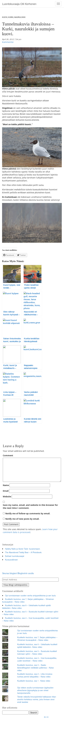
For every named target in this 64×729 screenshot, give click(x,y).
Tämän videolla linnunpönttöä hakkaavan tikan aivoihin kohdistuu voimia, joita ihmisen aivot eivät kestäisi (36, 699)
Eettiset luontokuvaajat (14, 556)
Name (6, 485)
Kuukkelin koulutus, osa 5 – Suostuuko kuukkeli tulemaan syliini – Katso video (30, 613)
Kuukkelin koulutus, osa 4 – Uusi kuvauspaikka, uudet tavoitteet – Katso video (30, 619)
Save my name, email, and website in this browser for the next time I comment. (30, 506)
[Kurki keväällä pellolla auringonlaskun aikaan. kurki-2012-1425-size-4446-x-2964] (32, 67)
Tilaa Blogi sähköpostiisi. (15, 584)
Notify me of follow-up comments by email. (27, 513)
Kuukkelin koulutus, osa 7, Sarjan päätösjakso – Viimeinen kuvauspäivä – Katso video (28, 600)
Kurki (10, 17)
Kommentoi (8, 42)
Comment (8, 455)
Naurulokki (19, 17)
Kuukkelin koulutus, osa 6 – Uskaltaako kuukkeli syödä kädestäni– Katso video (26, 606)
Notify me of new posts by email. (22, 518)
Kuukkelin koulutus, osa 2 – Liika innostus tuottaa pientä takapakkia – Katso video (34, 675)
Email (5, 490)
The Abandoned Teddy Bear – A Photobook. (23, 552)
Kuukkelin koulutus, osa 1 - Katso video (33, 680)
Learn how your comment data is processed (30, 531)
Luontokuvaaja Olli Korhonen (19, 4)
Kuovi (4, 17)
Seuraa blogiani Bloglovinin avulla (18, 573)
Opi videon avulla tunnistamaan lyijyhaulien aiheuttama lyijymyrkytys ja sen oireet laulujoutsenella (35, 690)
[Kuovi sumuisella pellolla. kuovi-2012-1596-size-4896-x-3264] (32, 223)
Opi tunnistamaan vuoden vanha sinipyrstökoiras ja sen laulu (30, 595)
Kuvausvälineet (11, 559)
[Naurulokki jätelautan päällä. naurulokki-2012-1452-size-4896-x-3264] (32, 147)
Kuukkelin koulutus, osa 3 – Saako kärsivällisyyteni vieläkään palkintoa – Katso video (35, 668)
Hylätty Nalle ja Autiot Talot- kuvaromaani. (22, 548)
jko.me (46, 717)
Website (7, 496)
